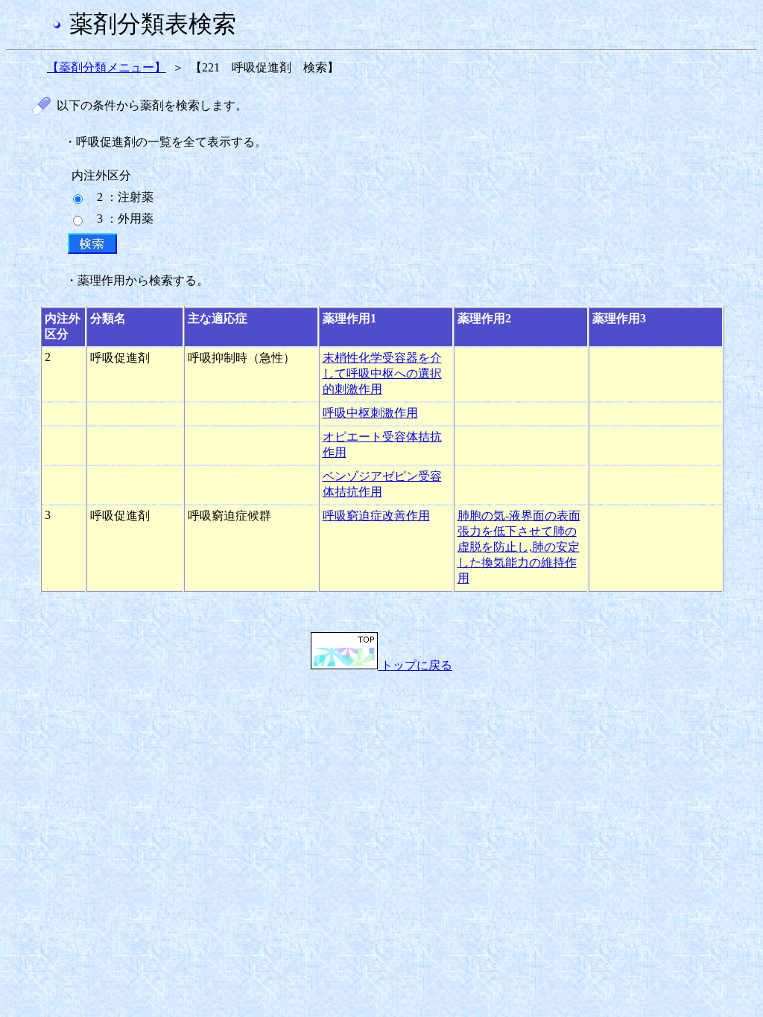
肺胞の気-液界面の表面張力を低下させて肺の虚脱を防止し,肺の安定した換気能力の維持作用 (519, 546)
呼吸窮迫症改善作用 (376, 515)
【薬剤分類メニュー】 (106, 67)
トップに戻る (415, 665)
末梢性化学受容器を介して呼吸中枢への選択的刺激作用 (382, 373)
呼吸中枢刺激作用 (370, 413)
